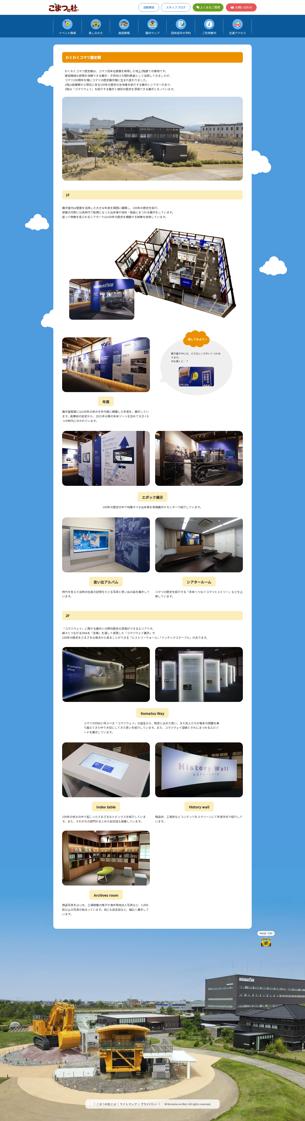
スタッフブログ (176, 7)
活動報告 (148, 7)
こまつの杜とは (106, 1104)
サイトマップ (128, 1104)
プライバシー (148, 1104)
